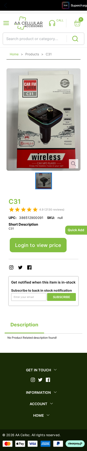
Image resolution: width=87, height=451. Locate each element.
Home (14, 54)
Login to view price (38, 245)
